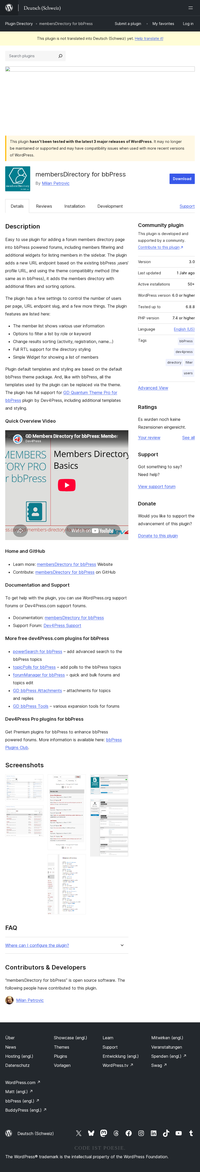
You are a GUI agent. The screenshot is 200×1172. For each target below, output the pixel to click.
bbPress (186, 341)
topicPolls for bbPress (34, 667)
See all (188, 437)
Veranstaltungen (166, 1047)
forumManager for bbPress (39, 674)
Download (182, 178)
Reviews (44, 206)
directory (174, 362)
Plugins (60, 1056)
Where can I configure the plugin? (37, 945)
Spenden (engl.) (169, 1056)
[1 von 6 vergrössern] (36, 781)
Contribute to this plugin (159, 247)
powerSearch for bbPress (37, 651)
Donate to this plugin (158, 535)
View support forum (157, 486)
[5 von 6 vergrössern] (121, 781)
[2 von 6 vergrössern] (36, 812)
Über (10, 1037)
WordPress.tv (118, 1065)
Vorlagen (62, 1065)
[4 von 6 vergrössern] (79, 861)
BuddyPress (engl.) (26, 1110)
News (10, 1047)
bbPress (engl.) (22, 1101)
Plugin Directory (19, 23)
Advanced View (153, 387)
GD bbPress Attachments (37, 690)
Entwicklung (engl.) (121, 1056)
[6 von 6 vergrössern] (121, 805)
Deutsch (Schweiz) (35, 1133)
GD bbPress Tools (30, 706)
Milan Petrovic (56, 183)
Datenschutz (17, 1065)
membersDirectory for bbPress (66, 564)
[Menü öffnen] (191, 8)
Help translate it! (149, 38)
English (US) (184, 329)
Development (110, 206)
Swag (159, 1065)
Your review (149, 437)
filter (189, 362)
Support (187, 206)
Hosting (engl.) (19, 1056)
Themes (61, 1047)
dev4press (184, 352)
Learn (108, 1037)
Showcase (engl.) (70, 1037)
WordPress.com (23, 1082)
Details (17, 206)
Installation (74, 206)
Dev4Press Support (62, 625)
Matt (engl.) (19, 1091)
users (188, 373)
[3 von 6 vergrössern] (79, 781)
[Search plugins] (60, 56)
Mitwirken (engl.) (167, 1037)
